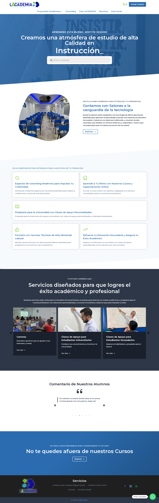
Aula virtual (116, 11)
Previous (11, 333)
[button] (152, 496)
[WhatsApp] (136, 486)
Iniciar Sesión (137, 4)
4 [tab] (83, 360)
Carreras (71, 490)
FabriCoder (83, 500)
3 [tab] (79, 360)
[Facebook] (125, 486)
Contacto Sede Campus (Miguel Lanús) (68, 485)
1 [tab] (73, 360)
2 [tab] (76, 360)
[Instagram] (130, 486)
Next (148, 333)
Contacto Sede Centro (97, 485)
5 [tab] (86, 360)
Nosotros (103, 11)
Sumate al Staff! (84, 490)
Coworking (70, 11)
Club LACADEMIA (87, 11)
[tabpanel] (34, 333)
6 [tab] (89, 360)
